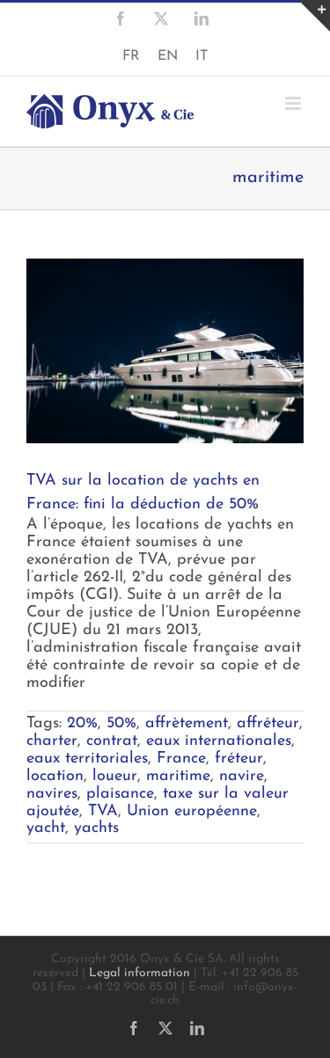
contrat (111, 741)
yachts (96, 828)
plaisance (120, 794)
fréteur (239, 759)
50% (121, 724)
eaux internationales (218, 741)
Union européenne (192, 812)
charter (51, 741)
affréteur (268, 724)
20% (82, 724)
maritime (178, 776)
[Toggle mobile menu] (294, 103)
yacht (45, 828)
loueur (114, 776)
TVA (103, 812)
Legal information (139, 973)
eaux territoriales (87, 759)
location (55, 776)
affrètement (186, 724)
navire (241, 776)
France (181, 759)
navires (51, 794)
